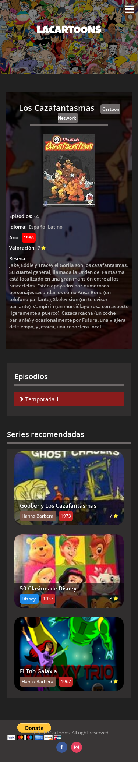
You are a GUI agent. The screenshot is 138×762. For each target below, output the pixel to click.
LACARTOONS (69, 31)
